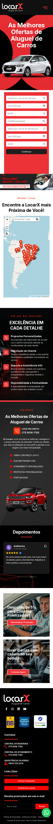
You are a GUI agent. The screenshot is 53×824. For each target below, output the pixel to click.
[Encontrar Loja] (7, 234)
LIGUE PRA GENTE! (30, 429)
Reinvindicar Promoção (22, 622)
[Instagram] (12, 709)
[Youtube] (24, 709)
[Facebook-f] (6, 709)
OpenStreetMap (36, 296)
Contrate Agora (18, 672)
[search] (24, 219)
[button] (45, 7)
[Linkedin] (18, 709)
